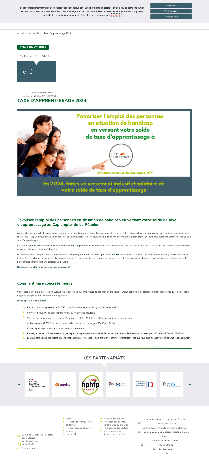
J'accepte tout (171, 5)
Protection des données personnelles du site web (116, 423)
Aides (68, 418)
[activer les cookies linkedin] (31, 71)
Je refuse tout (171, 16)
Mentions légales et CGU (78, 427)
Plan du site (71, 434)
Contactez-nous (29, 448)
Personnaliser (171, 11)
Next (190, 384)
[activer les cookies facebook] (24, 71)
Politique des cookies (114, 418)
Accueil (20, 33)
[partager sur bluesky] (47, 71)
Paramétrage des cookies (116, 427)
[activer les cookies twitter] (38, 71)
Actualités (34, 33)
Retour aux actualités (33, 47)
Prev (19, 384)
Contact (69, 431)
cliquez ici (116, 15)
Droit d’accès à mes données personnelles (114, 433)
